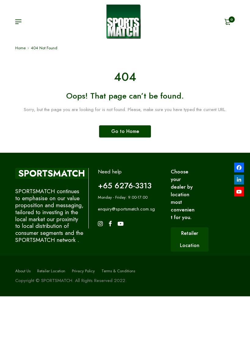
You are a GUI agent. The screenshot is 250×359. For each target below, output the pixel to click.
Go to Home (125, 131)
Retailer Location (51, 271)
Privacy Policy (83, 271)
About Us (22, 271)
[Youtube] (239, 192)
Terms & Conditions (118, 271)
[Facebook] (239, 168)
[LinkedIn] (239, 179)
